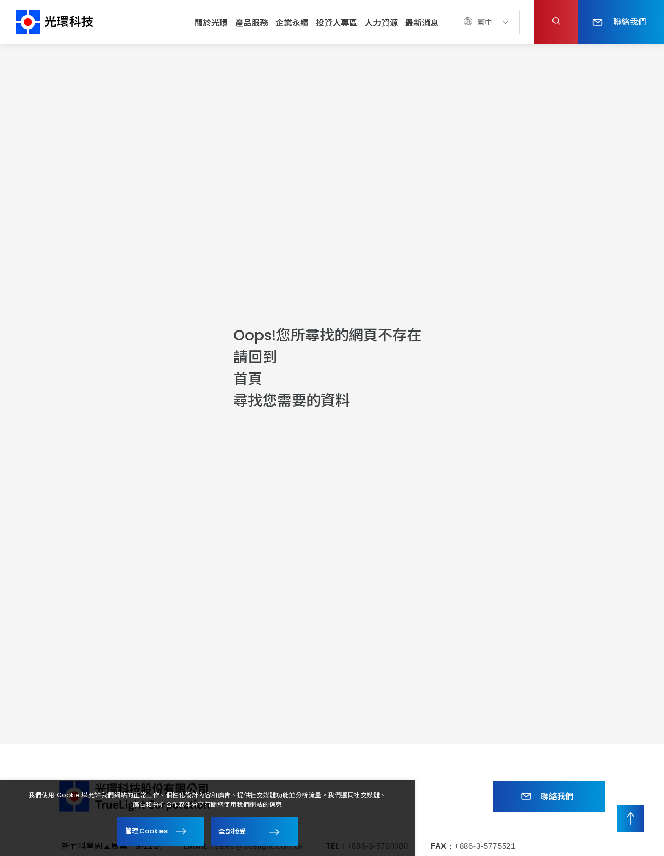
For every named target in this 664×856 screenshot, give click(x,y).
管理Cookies (146, 831)
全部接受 (232, 831)
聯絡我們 (629, 21)
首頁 (247, 379)
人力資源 (381, 23)
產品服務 (251, 23)
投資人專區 (336, 23)
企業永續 (292, 23)
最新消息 (421, 23)
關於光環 (211, 23)
